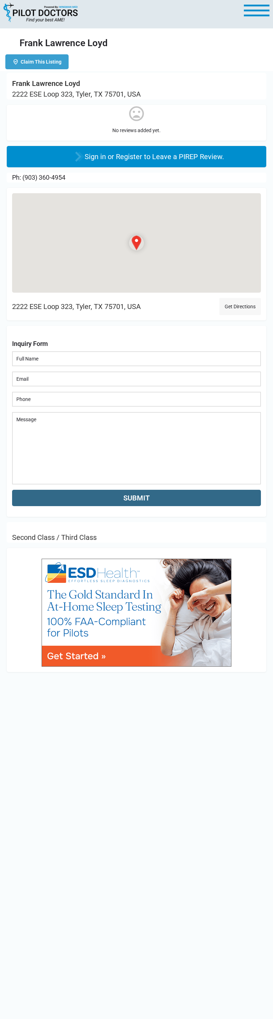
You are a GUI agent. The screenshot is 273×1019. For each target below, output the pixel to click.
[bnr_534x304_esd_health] (136, 612)
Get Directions (240, 306)
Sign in (96, 156)
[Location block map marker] (136, 242)
